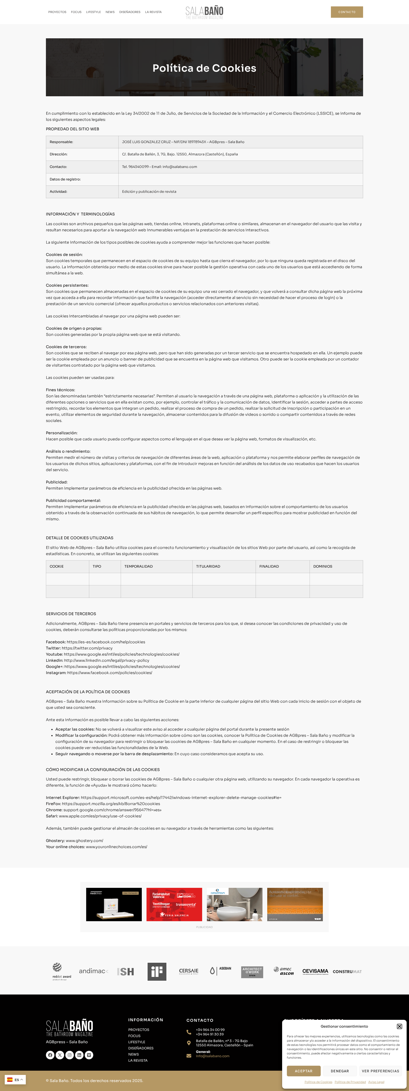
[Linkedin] (79, 1055)
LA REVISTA (153, 12)
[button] (399, 1026)
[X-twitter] (60, 1055)
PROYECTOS (57, 12)
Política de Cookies (318, 1082)
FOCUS (76, 12)
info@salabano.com (213, 1056)
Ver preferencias (380, 1071)
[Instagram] (69, 1055)
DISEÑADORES (129, 12)
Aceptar (303, 1071)
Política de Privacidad (350, 1082)
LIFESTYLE (93, 12)
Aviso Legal (376, 1082)
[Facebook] (50, 1055)
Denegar (340, 1071)
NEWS (110, 12)
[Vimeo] (89, 1055)
